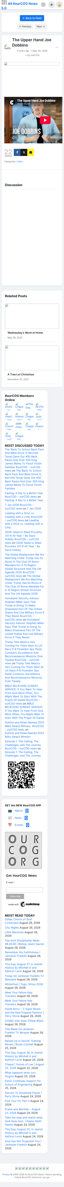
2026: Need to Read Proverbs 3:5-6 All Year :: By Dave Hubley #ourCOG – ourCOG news (23, 537)
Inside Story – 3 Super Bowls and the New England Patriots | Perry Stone (24, 1012)
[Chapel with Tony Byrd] (29, 426)
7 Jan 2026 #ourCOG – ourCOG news (19, 506)
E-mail (10, 882)
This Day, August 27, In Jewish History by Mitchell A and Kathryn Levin (23, 967)
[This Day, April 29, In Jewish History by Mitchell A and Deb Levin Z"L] (29, 406)
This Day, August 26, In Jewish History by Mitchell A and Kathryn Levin (24, 1056)
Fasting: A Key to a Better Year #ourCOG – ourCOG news (24, 494)
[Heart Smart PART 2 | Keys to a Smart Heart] (9, 416)
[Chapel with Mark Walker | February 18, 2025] (19, 436)
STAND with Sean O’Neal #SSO (24, 1020)
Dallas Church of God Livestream (18, 921)
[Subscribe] (30, 152)
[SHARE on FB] (17, 152)
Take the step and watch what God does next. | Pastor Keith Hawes (24, 1121)
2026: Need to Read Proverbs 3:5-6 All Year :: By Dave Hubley (23, 546)
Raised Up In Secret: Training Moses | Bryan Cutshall (23, 1042)
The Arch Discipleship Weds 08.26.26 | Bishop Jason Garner (24, 942)
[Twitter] (24, 152)
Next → (41, 26)
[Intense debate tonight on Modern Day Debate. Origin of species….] (19, 416)
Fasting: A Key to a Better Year (24, 500)
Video (20, 161)
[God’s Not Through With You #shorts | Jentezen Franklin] (9, 406)
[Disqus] (32, 236)
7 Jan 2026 (34, 508)
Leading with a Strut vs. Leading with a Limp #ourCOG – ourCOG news (24, 516)
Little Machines (14, 932)
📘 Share (39, 173)
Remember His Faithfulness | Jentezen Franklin (22, 954)
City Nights (12, 927)
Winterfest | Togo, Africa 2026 (24, 984)
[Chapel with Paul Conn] (19, 406)
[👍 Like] (9, 173)
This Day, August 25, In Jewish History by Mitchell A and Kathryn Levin (24, 1133)
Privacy (6, 1174)
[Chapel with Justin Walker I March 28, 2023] (29, 416)
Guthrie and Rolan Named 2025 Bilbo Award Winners (24, 734)
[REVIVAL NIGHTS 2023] (39, 406)
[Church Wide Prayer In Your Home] (9, 426)
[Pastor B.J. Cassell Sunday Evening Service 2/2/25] (39, 426)
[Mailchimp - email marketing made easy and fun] (24, 907)
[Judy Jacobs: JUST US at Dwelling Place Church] (39, 416)
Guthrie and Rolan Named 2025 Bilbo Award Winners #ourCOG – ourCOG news (24, 726)
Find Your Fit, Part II (17, 1101)
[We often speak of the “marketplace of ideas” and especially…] (19, 426)
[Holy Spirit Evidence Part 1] (9, 436)
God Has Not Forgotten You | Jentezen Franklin (23, 1142)
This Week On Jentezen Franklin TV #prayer (19, 1030)
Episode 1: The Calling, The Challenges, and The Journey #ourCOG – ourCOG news (23, 745)
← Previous (25, 26)
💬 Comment (24, 173)
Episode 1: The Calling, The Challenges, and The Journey (23, 753)
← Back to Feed (32, 18)
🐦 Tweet (55, 173)
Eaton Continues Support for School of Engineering (23, 1082)
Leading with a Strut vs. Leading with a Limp (24, 524)
